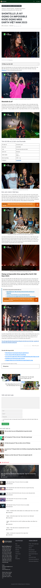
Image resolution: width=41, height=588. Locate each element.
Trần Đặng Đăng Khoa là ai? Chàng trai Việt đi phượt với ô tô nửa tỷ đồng (14, 385)
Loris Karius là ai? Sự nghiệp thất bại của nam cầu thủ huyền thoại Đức (21, 296)
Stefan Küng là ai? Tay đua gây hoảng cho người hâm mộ (17, 352)
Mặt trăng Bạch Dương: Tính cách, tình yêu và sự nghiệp (17, 504)
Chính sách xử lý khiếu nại (34, 559)
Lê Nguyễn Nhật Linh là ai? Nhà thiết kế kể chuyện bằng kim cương (19, 360)
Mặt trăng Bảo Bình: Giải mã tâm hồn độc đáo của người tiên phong (20, 487)
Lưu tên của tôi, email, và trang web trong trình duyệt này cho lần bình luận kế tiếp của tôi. (20, 420)
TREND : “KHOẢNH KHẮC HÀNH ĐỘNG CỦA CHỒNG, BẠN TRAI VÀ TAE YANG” (22, 510)
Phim (16, 557)
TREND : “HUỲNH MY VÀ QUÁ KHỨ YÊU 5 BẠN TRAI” (17, 533)
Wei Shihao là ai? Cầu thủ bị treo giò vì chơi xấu (15, 358)
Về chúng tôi (31, 545)
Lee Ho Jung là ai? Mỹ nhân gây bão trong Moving (15, 354)
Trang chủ (4, 8)
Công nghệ (17, 545)
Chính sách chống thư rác (33, 561)
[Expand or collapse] (38, 64)
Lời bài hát (17, 551)
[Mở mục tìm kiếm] (34, 1)
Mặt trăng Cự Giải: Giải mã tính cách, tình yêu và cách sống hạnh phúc (20, 493)
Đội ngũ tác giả (31, 549)
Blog (16, 543)
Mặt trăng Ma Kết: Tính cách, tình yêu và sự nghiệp (16, 498)
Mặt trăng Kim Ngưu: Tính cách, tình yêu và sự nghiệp (17, 482)
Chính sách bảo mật (32, 551)
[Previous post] (2, 377)
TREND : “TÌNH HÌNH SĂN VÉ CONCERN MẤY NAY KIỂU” (17, 527)
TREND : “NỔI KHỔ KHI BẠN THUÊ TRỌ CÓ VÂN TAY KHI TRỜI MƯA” (20, 516)
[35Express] (4, 1)
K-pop (16, 555)
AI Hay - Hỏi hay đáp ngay (33, 543)
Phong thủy (17, 558)
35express (6, 25)
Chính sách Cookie (32, 557)
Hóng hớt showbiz (7, 5)
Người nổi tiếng (17, 5)
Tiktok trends (17, 553)
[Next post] (38, 385)
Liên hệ (30, 547)
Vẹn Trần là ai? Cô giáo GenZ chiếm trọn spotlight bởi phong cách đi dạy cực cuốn (22, 356)
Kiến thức (17, 549)
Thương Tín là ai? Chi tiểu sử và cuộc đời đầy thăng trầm (18, 294)
